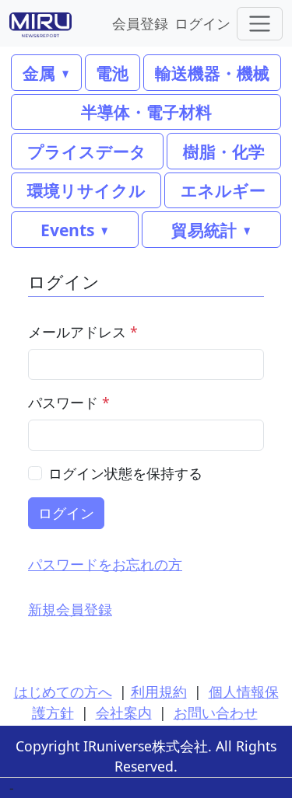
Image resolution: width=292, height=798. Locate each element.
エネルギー (223, 190)
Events (67, 229)
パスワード (69, 402)
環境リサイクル (86, 190)
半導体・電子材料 (146, 111)
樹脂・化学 (224, 151)
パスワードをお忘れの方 (105, 564)
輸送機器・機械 (212, 72)
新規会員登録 (70, 609)
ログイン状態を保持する (125, 473)
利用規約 (159, 691)
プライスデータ (86, 151)
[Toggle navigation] (260, 23)
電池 (112, 72)
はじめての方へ (63, 691)
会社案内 (124, 712)
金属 (39, 72)
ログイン (202, 23)
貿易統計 (204, 229)
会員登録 (140, 23)
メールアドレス (83, 331)
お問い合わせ (216, 712)
